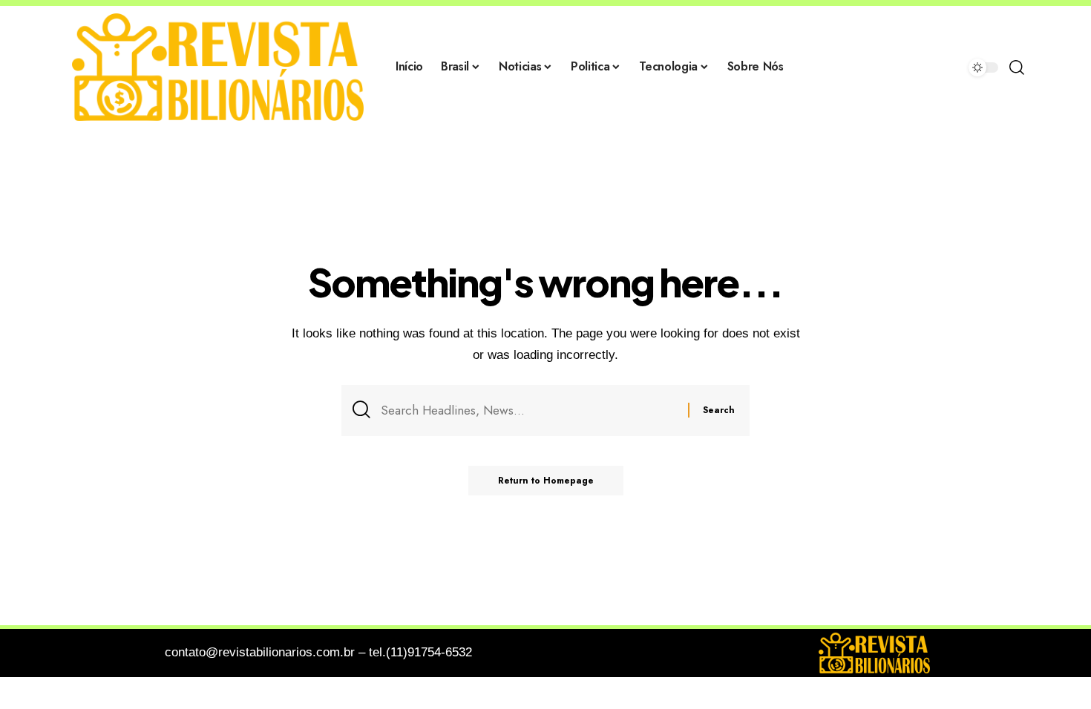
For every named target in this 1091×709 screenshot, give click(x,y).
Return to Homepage (546, 480)
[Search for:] (529, 410)
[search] (1016, 67)
